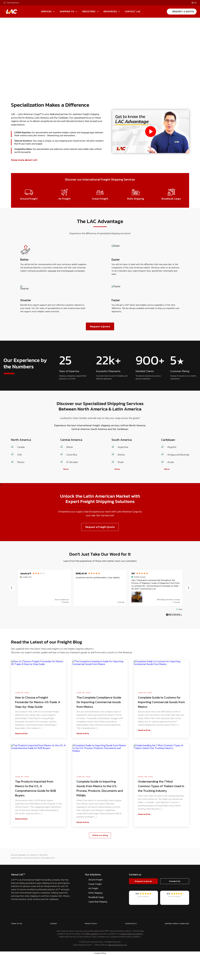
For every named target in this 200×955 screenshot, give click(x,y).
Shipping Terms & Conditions (177, 924)
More (65, 469)
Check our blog (100, 835)
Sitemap (53, 924)
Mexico (20, 462)
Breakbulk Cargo (96, 897)
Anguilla (171, 447)
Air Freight (93, 888)
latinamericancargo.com (117, 945)
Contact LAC (133, 11)
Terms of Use (16, 924)
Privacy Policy (91, 924)
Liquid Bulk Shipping (97, 901)
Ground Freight (95, 879)
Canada (20, 447)
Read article (21, 733)
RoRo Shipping (95, 893)
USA (19, 454)
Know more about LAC (24, 160)
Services (46, 11)
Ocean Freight (95, 884)
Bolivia (121, 454)
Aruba (170, 462)
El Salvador (72, 462)
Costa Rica (71, 454)
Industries (89, 11)
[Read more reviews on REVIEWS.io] (174, 614)
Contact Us (174, 881)
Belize (69, 447)
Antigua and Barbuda (178, 454)
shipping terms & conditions (131, 934)
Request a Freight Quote (100, 527)
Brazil (121, 462)
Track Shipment (13, 3)
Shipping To (67, 11)
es (195, 3)
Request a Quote (183, 11)
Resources (110, 11)
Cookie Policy (131, 924)
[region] (100, 588)
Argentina (123, 447)
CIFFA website (91, 934)
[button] (12, 588)
